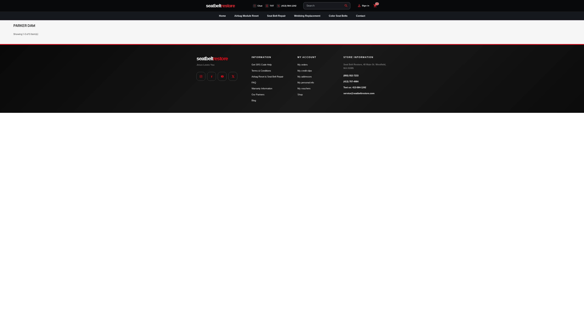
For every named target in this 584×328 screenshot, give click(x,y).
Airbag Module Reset (246, 16)
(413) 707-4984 (350, 81)
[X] (232, 76)
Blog (254, 100)
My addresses (304, 76)
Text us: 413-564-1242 (354, 87)
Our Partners (258, 94)
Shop (300, 94)
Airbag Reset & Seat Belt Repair (267, 76)
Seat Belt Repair (276, 16)
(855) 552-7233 (350, 75)
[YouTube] (222, 76)
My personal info (305, 82)
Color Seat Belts (338, 16)
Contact (360, 16)
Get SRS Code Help (262, 64)
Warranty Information (262, 88)
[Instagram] (200, 76)
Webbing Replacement (307, 16)
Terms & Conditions (261, 70)
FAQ (254, 82)
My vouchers (304, 88)
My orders (302, 64)
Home (222, 16)
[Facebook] (211, 76)
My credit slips (304, 70)
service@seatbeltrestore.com (358, 93)
